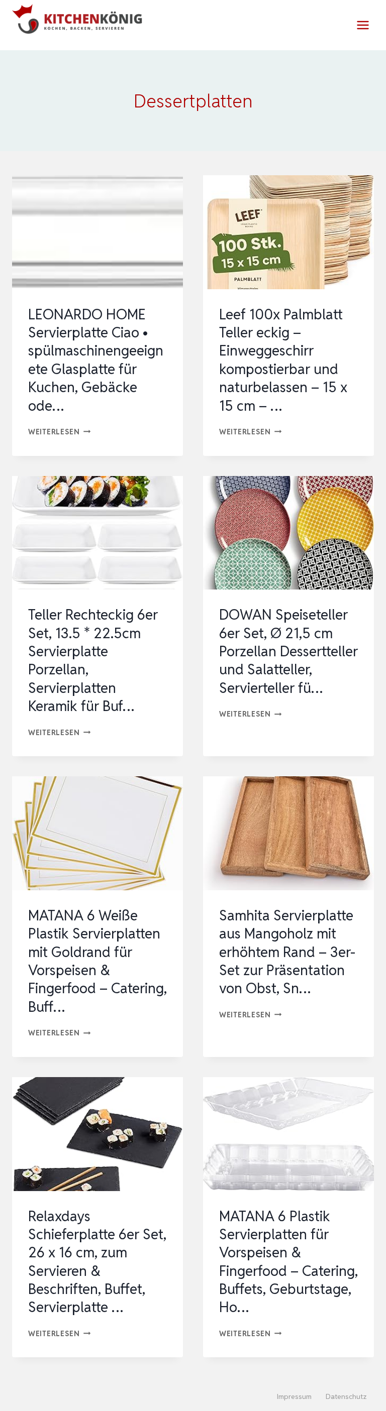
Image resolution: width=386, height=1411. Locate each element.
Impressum (294, 1396)
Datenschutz (346, 1396)
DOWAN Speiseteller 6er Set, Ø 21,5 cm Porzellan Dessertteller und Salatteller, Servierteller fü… (288, 651)
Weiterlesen (59, 431)
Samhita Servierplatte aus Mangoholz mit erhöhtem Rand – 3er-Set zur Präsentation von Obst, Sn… (287, 952)
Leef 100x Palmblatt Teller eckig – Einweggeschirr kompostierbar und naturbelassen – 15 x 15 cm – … (283, 360)
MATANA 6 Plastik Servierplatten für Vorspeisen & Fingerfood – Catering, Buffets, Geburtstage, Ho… (288, 1262)
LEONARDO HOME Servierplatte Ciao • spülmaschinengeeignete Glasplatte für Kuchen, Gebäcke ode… (95, 360)
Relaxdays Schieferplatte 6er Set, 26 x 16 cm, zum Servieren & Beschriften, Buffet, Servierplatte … (97, 1262)
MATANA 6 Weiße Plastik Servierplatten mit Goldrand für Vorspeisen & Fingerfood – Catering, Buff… (97, 961)
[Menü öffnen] (362, 25)
